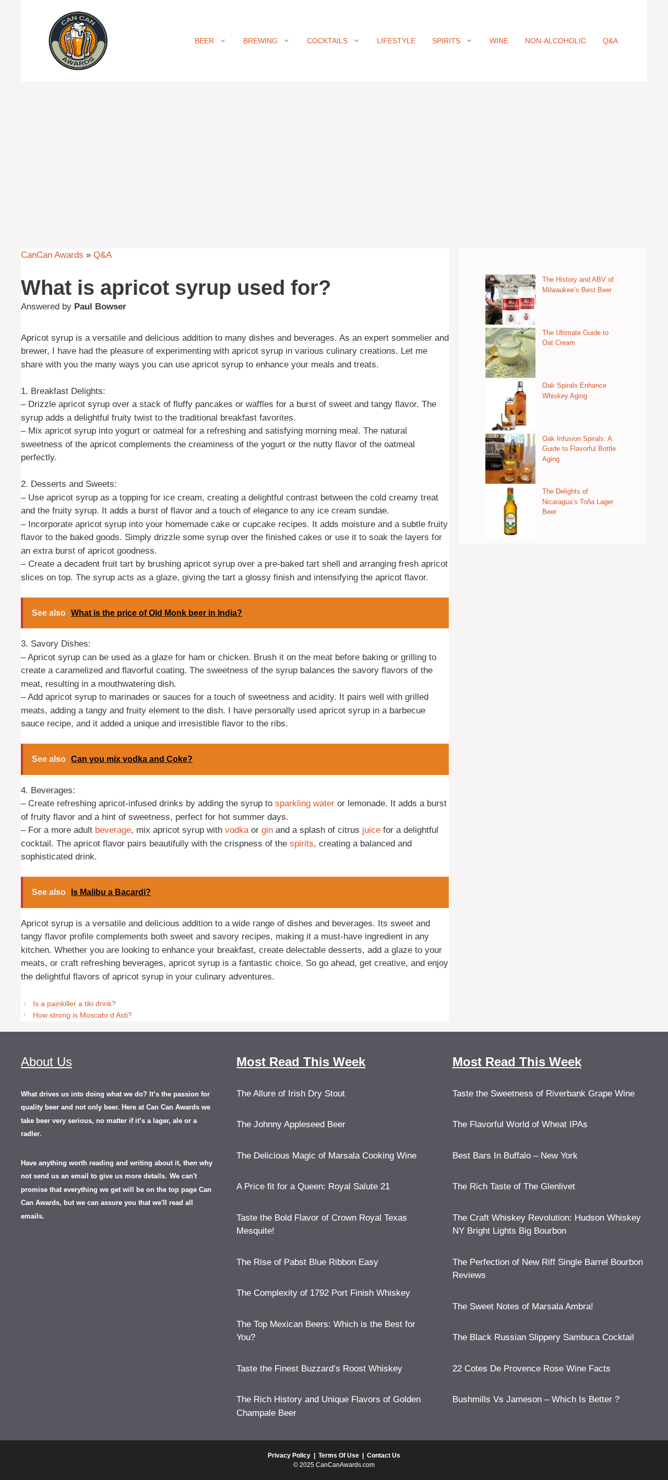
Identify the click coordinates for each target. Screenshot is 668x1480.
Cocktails (327, 41)
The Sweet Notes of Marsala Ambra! (522, 1306)
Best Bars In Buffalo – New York (515, 1156)
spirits (302, 844)
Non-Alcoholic (555, 41)
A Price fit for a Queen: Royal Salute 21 (313, 1186)
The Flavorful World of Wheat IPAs (520, 1124)
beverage (113, 830)
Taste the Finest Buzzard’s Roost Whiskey (319, 1369)
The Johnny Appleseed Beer (290, 1124)
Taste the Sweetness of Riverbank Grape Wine (543, 1094)
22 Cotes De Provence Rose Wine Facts (531, 1369)
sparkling (293, 803)
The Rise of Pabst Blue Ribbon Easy (307, 1262)
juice (371, 830)
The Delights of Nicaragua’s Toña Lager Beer (577, 501)
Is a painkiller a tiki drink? (74, 1003)
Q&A (610, 41)
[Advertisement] (334, 160)
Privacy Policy (289, 1455)
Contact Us (383, 1455)
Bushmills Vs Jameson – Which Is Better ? (535, 1399)
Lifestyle (396, 41)
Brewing (260, 41)
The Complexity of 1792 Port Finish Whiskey (323, 1293)
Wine (499, 41)
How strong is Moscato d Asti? (82, 1015)
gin (267, 830)
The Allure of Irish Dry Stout (290, 1094)
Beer (204, 41)
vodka (236, 830)
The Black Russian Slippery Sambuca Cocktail (543, 1337)
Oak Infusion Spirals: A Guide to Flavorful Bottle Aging (579, 449)
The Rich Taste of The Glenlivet (513, 1186)
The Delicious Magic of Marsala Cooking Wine (326, 1156)
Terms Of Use (338, 1455)
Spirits (446, 41)
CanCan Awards (52, 255)
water (324, 803)
